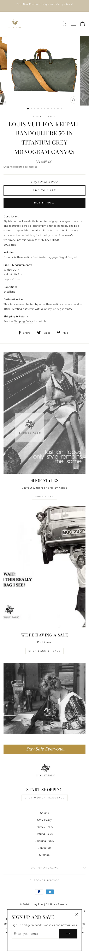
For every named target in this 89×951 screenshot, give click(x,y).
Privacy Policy (44, 826)
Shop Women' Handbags (45, 797)
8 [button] (52, 109)
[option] (44, 4)
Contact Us (44, 847)
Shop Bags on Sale (44, 651)
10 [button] (58, 109)
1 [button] (28, 109)
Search (44, 812)
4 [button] (38, 109)
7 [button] (48, 109)
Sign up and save (44, 867)
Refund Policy (44, 833)
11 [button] (62, 109)
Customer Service (44, 880)
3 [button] (35, 109)
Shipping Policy (44, 840)
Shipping (8, 166)
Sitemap (44, 854)
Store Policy (44, 819)
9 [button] (55, 109)
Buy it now (44, 202)
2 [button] (32, 109)
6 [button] (45, 109)
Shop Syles (44, 496)
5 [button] (42, 109)
